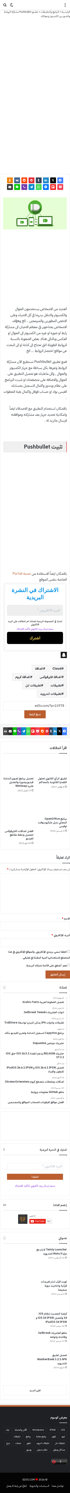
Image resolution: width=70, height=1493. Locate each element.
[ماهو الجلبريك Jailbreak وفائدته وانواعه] (17, 1340)
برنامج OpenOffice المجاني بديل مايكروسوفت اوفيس (52, 822)
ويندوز (28, 1450)
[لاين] (17, 187)
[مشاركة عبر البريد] (10, 187)
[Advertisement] (35, 55)
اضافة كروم (22, 677)
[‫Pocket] (60, 187)
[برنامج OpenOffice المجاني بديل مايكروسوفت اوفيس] (52, 806)
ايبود (63, 1436)
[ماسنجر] (46, 187)
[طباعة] (5, 731)
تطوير (29, 1443)
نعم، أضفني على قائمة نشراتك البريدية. (46, 965)
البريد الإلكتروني (61, 935)
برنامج (28, 1436)
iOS (63, 1430)
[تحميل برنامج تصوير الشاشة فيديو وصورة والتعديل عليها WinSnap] (18, 766)
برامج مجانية (41, 1436)
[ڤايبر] (24, 187)
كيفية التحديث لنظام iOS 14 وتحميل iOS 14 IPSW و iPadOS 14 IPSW (51, 1318)
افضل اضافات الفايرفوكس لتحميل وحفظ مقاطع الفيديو (19, 835)
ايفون (54, 1436)
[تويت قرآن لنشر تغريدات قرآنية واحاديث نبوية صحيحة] (17, 1294)
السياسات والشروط (39, 1486)
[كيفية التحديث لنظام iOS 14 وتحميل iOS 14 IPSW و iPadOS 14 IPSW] (17, 1320)
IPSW (53, 1430)
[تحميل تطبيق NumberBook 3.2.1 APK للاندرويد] (17, 1367)
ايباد (7, 1430)
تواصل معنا (58, 1486)
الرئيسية (66, 12)
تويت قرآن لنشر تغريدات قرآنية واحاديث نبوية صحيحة (54, 1286)
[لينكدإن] (46, 180)
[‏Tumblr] (39, 180)
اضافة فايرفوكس (50, 677)
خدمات (18, 1443)
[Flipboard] (53, 187)
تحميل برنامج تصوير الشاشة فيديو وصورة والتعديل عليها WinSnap (18, 782)
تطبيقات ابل (33, 685)
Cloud (56, 668)
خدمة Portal (21, 573)
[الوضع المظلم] (12, 6)
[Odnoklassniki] (10, 180)
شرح (8, 1443)
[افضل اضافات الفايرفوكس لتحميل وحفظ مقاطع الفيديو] (18, 812)
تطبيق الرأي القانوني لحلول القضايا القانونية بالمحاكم (52, 780)
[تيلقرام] (31, 187)
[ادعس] (35, 5)
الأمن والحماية (21, 1430)
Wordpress (38, 1430)
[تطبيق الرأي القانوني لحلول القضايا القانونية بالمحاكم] (52, 766)
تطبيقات (56, 685)
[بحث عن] (5, 6)
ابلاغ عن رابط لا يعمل (16, 1486)
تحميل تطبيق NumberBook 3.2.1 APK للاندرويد (52, 1359)
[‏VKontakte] (17, 180)
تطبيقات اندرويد (50, 694)
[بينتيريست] (31, 180)
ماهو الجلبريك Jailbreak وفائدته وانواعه (52, 1335)
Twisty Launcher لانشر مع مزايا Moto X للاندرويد (51, 1251)
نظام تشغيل (42, 1450)
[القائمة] (65, 6)
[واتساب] (39, 187)
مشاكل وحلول (59, 1450)
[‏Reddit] (24, 180)
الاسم (66, 918)
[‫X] (53, 180)
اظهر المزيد (35, 1390)
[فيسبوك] (60, 180)
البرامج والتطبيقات (50, 12)
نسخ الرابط (35, 714)
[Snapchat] (35, 655)
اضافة (39, 668)
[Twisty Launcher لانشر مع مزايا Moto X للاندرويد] (17, 1262)
